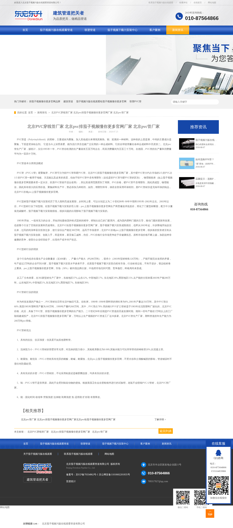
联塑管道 (90, 29)
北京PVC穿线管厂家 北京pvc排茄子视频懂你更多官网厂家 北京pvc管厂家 (90, 112)
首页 (25, 29)
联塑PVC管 (135, 101)
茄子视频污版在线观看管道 (56, 29)
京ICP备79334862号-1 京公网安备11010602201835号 (103, 474)
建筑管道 (68, 101)
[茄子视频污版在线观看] (28, 19)
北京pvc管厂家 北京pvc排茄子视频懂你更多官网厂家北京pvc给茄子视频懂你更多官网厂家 (68, 419)
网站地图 (212, 2)
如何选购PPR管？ (204, 159)
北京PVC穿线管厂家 (38, 432)
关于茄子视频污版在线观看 (39, 38)
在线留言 (198, 2)
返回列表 (165, 431)
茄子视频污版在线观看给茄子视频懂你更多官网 (101, 101)
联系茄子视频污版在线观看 (161, 2)
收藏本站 (183, 2)
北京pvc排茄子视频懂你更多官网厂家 (70, 432)
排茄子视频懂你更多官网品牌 (44, 101)
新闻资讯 (177, 29)
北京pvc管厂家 (99, 432)
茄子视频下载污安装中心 (122, 29)
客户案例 (154, 29)
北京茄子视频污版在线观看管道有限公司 (63, 523)
